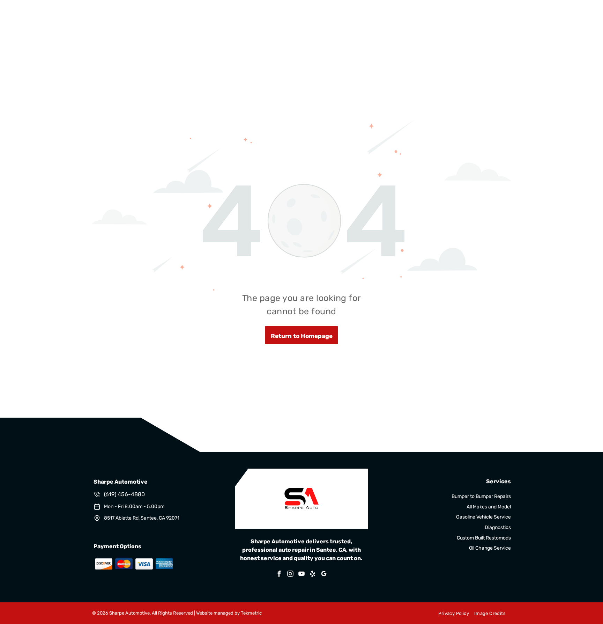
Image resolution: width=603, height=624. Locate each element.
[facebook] (279, 574)
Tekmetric (251, 613)
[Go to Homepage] (301, 484)
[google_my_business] (324, 574)
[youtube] (301, 574)
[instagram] (290, 574)
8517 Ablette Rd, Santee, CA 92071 (141, 518)
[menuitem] (451, 613)
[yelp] (313, 574)
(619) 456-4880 (124, 494)
